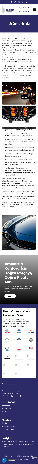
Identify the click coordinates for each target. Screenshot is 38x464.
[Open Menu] (34, 9)
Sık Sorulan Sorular (9, 426)
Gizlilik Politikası (8, 429)
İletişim (4, 423)
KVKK (4, 432)
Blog (3, 414)
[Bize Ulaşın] (4, 460)
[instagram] (15, 2)
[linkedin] (23, 2)
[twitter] (19, 2)
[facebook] (11, 2)
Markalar (5, 411)
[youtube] (26, 2)
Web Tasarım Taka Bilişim (19, 459)
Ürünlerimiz (6, 408)
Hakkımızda (6, 405)
